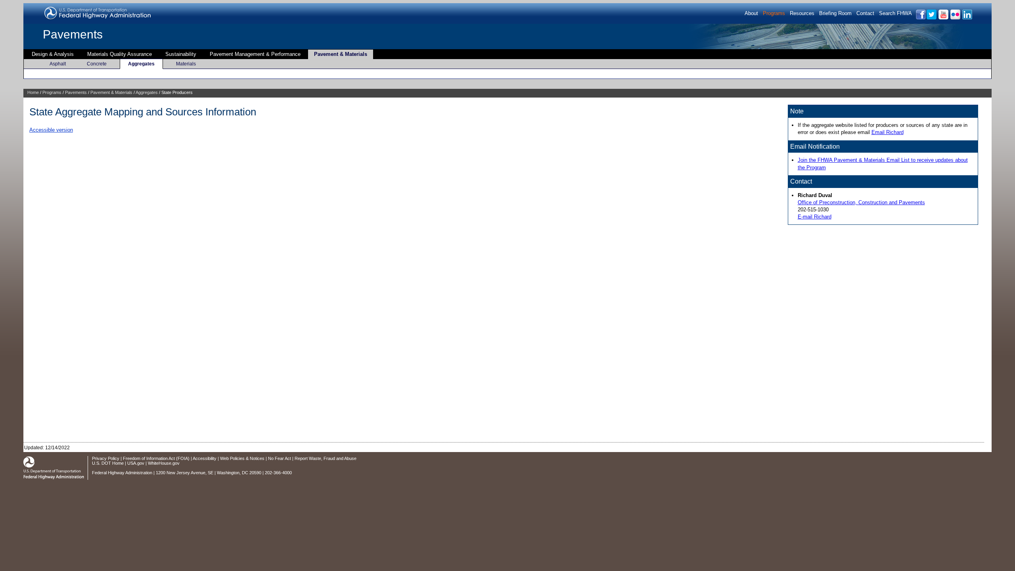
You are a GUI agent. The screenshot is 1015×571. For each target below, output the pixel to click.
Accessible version (51, 130)
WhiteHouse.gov (164, 463)
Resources (802, 13)
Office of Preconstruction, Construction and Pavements (861, 202)
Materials (186, 64)
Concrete (97, 64)
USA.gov (135, 463)
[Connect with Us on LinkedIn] (966, 18)
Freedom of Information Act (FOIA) (156, 458)
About (751, 13)
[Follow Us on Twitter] (931, 18)
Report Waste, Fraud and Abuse (325, 458)
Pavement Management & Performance (255, 54)
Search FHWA (895, 13)
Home (33, 92)
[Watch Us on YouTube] (943, 18)
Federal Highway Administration (122, 472)
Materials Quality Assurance (119, 54)
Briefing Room (835, 13)
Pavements (73, 34)
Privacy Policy (105, 458)
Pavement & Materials (340, 54)
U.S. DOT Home (108, 463)
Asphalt (58, 64)
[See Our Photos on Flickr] (955, 18)
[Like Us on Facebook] (920, 18)
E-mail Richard (814, 217)
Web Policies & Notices (242, 458)
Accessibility (204, 458)
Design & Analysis (53, 54)
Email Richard (887, 132)
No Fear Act (279, 458)
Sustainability (180, 54)
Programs (774, 13)
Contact (865, 13)
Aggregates (141, 64)
